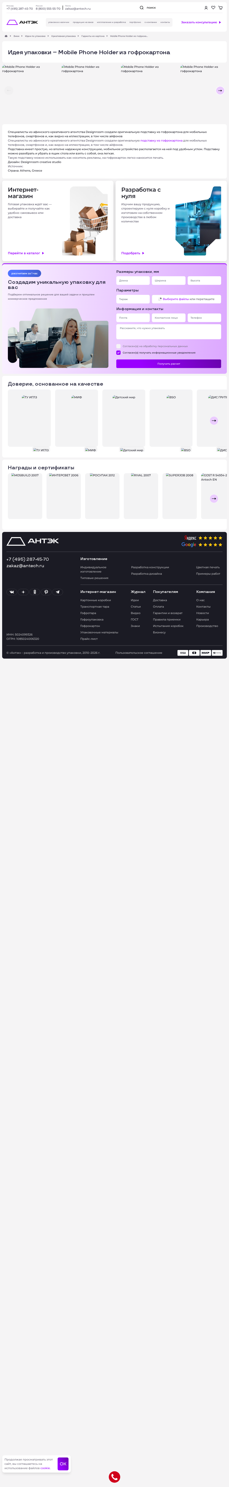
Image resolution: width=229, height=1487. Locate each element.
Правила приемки (167, 619)
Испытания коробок (168, 626)
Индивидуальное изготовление (93, 569)
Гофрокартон (90, 626)
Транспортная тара (94, 606)
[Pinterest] (46, 592)
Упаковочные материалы (99, 632)
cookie (45, 1468)
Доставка (160, 600)
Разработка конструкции (150, 567)
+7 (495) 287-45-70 (19, 8)
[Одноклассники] (34, 592)
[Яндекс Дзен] (23, 592)
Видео (135, 613)
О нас (200, 600)
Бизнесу (159, 632)
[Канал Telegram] (57, 592)
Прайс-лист (89, 639)
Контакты (203, 606)
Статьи (136, 606)
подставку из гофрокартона (161, 140)
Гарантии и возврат (167, 613)
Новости (202, 613)
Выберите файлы (176, 299)
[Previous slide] (15, 420)
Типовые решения (94, 578)
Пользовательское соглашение (138, 652)
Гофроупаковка (91, 619)
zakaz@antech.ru (78, 8)
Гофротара (88, 613)
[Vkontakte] (11, 592)
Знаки (135, 626)
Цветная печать (208, 567)
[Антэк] (6, 36)
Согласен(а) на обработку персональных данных (155, 346)
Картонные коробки (95, 600)
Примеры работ (208, 573)
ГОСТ (134, 619)
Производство (207, 626)
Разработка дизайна (146, 573)
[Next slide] (214, 420)
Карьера (202, 619)
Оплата (158, 606)
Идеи (135, 600)
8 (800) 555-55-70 (48, 8)
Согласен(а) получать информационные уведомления (159, 352)
